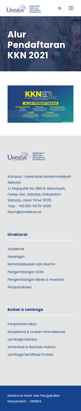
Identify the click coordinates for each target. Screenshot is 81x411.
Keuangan (16, 256)
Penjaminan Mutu (22, 323)
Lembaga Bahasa (22, 339)
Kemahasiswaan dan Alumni (31, 264)
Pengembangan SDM (25, 271)
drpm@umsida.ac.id (24, 211)
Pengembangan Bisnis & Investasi (36, 279)
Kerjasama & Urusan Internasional (36, 331)
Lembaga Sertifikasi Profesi (30, 354)
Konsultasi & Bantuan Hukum (32, 346)
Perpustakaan (20, 287)
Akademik (16, 248)
